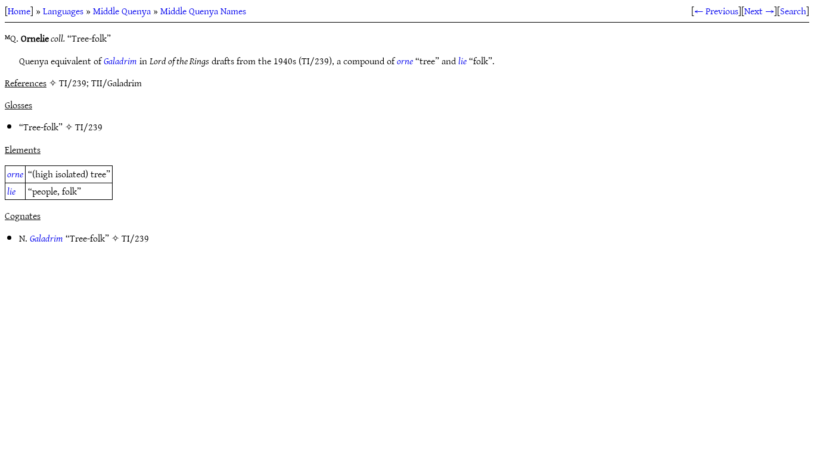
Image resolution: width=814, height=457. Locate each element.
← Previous (716, 10)
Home (19, 10)
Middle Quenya (122, 10)
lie (462, 60)
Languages (63, 10)
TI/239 (88, 126)
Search (793, 10)
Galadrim (120, 60)
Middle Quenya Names (203, 10)
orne (405, 60)
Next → (759, 10)
